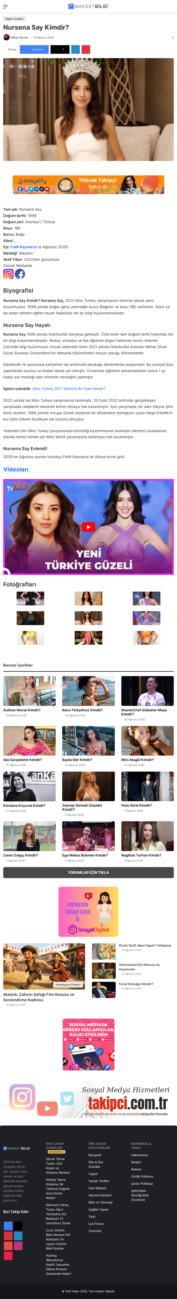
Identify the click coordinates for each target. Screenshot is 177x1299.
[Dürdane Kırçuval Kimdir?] (29, 786)
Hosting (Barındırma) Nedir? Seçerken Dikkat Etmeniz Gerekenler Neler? (58, 1264)
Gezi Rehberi (97, 1188)
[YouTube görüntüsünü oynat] (88, 527)
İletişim (136, 1162)
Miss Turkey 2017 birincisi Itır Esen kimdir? (69, 389)
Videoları (15, 469)
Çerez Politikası (142, 1183)
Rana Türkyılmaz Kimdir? (82, 710)
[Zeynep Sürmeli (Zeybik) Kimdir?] (88, 786)
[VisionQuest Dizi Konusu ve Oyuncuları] (104, 971)
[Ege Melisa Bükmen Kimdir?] (88, 836)
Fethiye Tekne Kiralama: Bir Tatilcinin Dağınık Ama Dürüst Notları (58, 1189)
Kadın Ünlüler (15, 19)
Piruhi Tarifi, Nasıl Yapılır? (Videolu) (145, 945)
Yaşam (93, 1174)
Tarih (91, 1216)
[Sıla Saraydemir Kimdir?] (29, 741)
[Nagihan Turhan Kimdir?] (147, 836)
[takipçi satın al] (88, 184)
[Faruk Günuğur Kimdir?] (104, 990)
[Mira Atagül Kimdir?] (147, 741)
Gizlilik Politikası (142, 1176)
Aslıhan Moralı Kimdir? (22, 710)
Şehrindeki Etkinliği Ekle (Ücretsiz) (140, 1195)
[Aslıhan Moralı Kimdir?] (29, 691)
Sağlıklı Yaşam (98, 1209)
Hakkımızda (139, 1155)
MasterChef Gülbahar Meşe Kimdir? (144, 712)
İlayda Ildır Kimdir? (77, 760)
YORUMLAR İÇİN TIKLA (88, 872)
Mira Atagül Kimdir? (137, 760)
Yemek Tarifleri (98, 1181)
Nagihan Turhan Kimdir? (141, 855)
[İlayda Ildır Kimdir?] (88, 741)
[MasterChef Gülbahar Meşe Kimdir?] (147, 691)
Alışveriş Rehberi (100, 1195)
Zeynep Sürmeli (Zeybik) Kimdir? (82, 807)
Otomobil (94, 1231)
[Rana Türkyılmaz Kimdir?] (88, 691)
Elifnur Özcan (19, 37)
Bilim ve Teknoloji (100, 1202)
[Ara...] (171, 8)
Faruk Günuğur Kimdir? (136, 984)
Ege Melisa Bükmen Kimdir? (85, 855)
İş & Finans (96, 1224)
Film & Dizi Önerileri (95, 1164)
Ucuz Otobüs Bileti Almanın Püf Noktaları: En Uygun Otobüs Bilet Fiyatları (58, 1239)
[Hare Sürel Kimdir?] (147, 786)
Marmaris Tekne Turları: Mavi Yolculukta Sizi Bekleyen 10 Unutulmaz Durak (58, 1214)
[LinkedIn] (75, 49)
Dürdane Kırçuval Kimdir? (24, 805)
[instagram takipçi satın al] (88, 1099)
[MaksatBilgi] (88, 6)
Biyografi (94, 1155)
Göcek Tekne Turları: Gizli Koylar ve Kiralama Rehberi (58, 1165)
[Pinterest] (86, 49)
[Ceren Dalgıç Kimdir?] (29, 836)
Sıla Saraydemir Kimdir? (22, 760)
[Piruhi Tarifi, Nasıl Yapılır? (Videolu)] (104, 951)
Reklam (136, 1169)
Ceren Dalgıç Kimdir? (20, 855)
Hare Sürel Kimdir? (136, 805)
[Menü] (5, 8)
